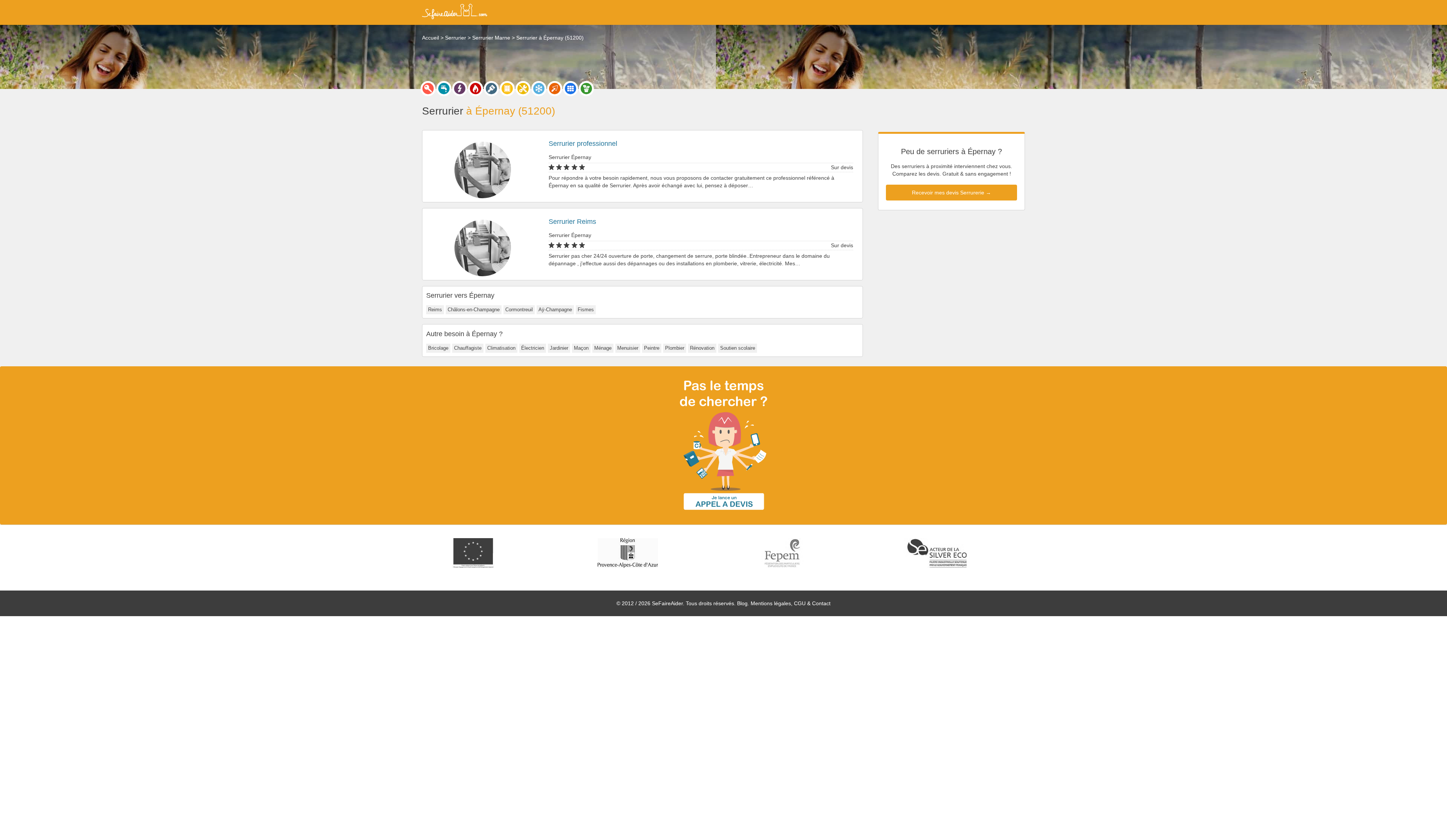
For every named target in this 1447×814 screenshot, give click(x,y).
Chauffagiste (468, 348)
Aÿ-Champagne (555, 309)
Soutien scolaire (737, 348)
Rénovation (702, 348)
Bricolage (438, 348)
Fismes (586, 309)
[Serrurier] (428, 89)
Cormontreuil (519, 309)
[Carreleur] (570, 89)
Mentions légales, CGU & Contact (791, 603)
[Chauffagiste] (476, 89)
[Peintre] (491, 89)
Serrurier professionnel (583, 143)
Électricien (532, 348)
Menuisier (627, 348)
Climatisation (501, 348)
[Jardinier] (586, 89)
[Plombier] (444, 89)
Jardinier (559, 348)
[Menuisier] (507, 89)
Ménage (603, 348)
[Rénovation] (523, 89)
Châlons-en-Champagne (474, 309)
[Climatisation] (539, 89)
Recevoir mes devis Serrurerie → (951, 193)
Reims (435, 309)
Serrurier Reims (572, 221)
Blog (742, 603)
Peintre (651, 348)
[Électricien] (460, 89)
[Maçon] (555, 89)
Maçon (581, 348)
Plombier (674, 348)
